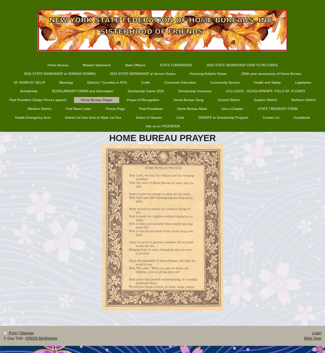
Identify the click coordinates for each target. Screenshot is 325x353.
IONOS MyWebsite (42, 338)
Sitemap (27, 333)
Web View (312, 338)
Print (13, 333)
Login (316, 333)
